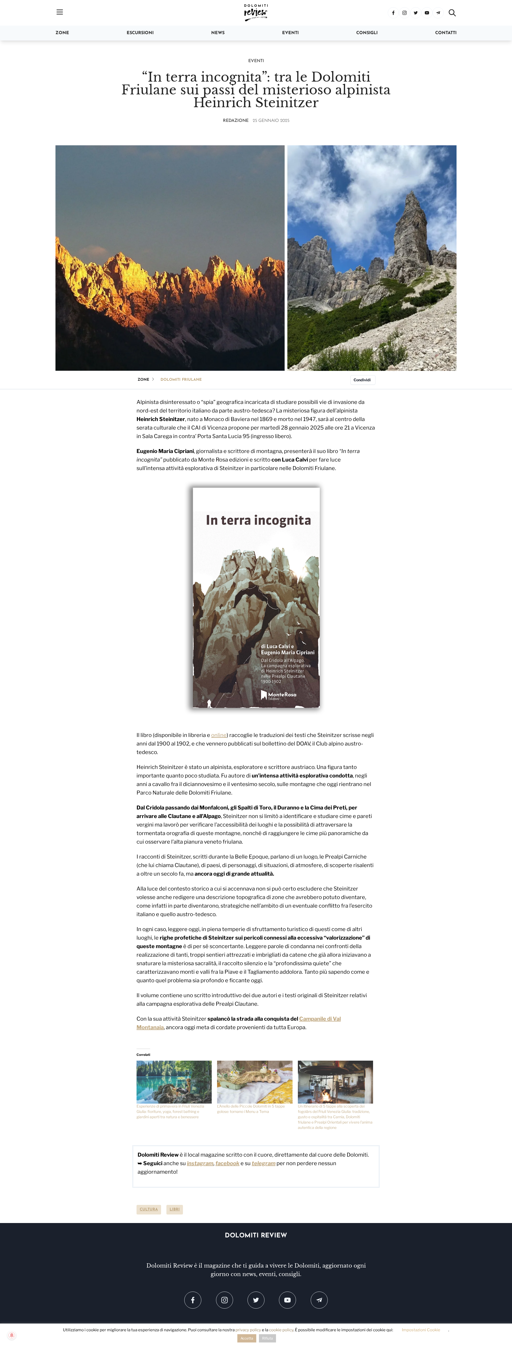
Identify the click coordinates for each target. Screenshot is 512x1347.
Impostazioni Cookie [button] (421, 1330)
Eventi (290, 33)
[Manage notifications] (11, 1335)
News (218, 33)
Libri (175, 1210)
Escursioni (140, 33)
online (219, 735)
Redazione (236, 121)
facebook (227, 1163)
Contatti (446, 33)
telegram (263, 1163)
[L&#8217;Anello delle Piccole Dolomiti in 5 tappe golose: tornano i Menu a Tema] (254, 1082)
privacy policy (248, 1330)
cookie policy (281, 1330)
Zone (62, 33)
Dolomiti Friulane (181, 380)
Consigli (367, 33)
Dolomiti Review (256, 1236)
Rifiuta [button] (267, 1338)
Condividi (362, 380)
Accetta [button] (247, 1338)
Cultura (149, 1210)
